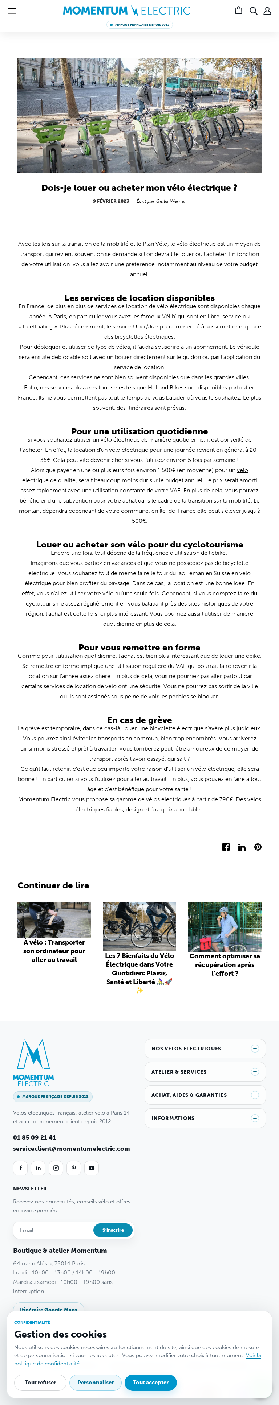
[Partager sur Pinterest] (258, 846)
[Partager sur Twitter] (242, 846)
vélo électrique (176, 306)
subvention (77, 500)
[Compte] (267, 10)
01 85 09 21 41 (34, 1137)
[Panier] (239, 10)
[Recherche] (253, 10)
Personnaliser (95, 1382)
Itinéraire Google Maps (48, 1310)
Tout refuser (40, 1382)
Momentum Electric (44, 799)
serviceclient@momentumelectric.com (71, 1148)
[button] (12, 11)
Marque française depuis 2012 (142, 24)
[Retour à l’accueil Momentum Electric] (127, 10)
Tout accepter (151, 1382)
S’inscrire (113, 1230)
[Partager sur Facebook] (226, 846)
